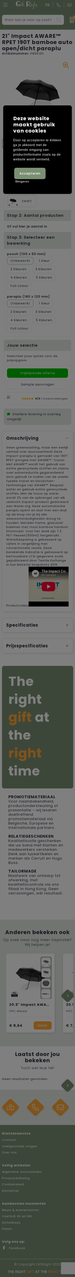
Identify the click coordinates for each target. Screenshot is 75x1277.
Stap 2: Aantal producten (35, 215)
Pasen (7, 1229)
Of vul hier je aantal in (27, 226)
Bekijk (43, 1025)
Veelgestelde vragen (19, 1146)
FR (47, 5)
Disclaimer (10, 1191)
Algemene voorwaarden (22, 1172)
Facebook (16, 1248)
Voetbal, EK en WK (17, 1216)
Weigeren (22, 181)
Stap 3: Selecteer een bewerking (31, 240)
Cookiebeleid (13, 1184)
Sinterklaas (11, 1222)
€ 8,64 (15, 1025)
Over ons (9, 1152)
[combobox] (28, 20)
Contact (9, 1140)
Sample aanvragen (37, 384)
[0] (70, 20)
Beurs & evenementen (20, 1210)
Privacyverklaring (16, 1178)
